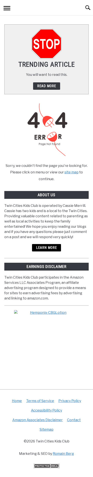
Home (17, 401)
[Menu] (7, 9)
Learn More (46, 248)
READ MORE (46, 86)
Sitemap (46, 429)
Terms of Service (40, 401)
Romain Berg (63, 454)
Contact (74, 420)
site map (71, 172)
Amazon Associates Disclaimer (37, 420)
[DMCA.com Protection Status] (46, 467)
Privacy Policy (69, 401)
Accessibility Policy (46, 410)
